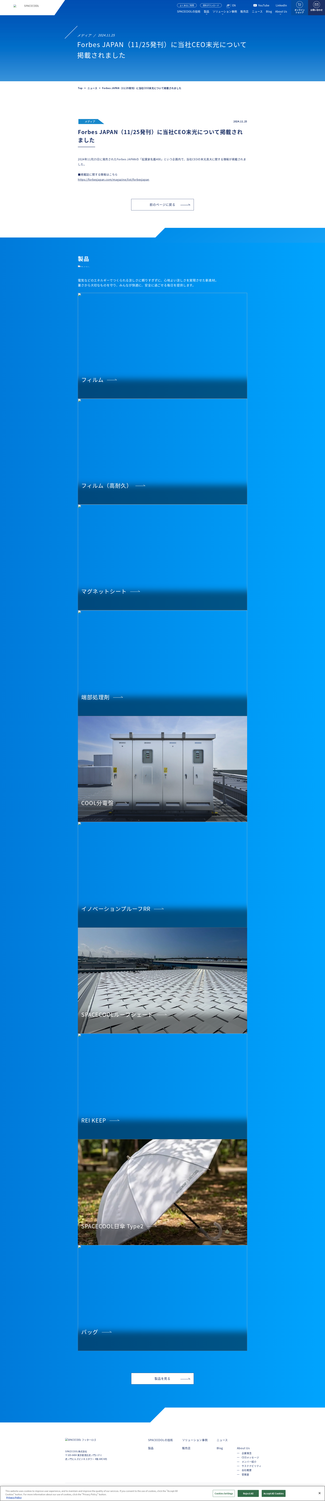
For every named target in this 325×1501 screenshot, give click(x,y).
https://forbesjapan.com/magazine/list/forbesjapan (113, 179)
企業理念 (247, 1453)
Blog (269, 11)
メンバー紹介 (249, 1461)
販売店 (244, 11)
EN (234, 5)
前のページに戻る (162, 204)
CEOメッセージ (250, 1457)
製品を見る (163, 1378)
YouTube (263, 5)
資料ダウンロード (211, 5)
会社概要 (247, 1470)
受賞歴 (245, 1474)
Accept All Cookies (274, 1493)
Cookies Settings (224, 1493)
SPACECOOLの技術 (188, 11)
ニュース (257, 11)
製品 (206, 11)
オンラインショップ (300, 11)
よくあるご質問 (187, 5)
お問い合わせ (316, 9)
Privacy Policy (13, 1497)
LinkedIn (281, 5)
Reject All (248, 1493)
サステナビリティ (252, 1465)
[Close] (319, 1493)
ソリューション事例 (225, 11)
